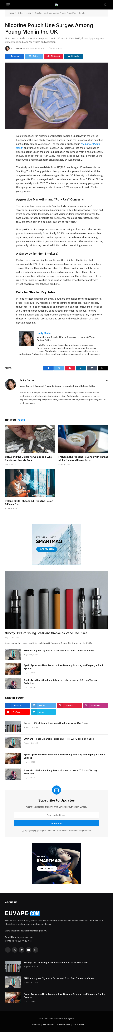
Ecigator (70, 1019)
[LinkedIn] (8, 157)
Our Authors (48, 1025)
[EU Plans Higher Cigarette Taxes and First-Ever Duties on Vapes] (13, 654)
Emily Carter (19, 48)
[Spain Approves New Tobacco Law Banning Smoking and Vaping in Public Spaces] (13, 669)
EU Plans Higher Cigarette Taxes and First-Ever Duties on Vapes (59, 650)
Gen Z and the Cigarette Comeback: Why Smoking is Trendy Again (28, 458)
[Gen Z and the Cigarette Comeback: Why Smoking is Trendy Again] (30, 439)
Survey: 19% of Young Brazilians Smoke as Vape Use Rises (46, 633)
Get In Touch (78, 1025)
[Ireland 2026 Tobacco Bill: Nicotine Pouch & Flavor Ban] (30, 483)
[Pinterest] (8, 164)
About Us (36, 1025)
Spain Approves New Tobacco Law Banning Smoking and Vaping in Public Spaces (64, 667)
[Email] (8, 170)
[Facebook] (8, 143)
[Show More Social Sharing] (86, 56)
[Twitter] (8, 150)
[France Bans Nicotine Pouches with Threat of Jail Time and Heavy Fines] (83, 439)
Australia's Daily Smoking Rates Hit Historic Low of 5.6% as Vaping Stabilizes (60, 681)
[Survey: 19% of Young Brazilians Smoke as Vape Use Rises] (56, 600)
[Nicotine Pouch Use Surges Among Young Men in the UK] (56, 96)
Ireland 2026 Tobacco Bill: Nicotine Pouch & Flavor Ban (29, 502)
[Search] (105, 4)
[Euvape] (56, 4)
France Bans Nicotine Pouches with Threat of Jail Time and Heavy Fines (83, 458)
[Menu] (8, 4)
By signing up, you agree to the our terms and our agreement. (57, 830)
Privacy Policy (75, 830)
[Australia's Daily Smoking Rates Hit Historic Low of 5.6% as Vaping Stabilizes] (13, 683)
